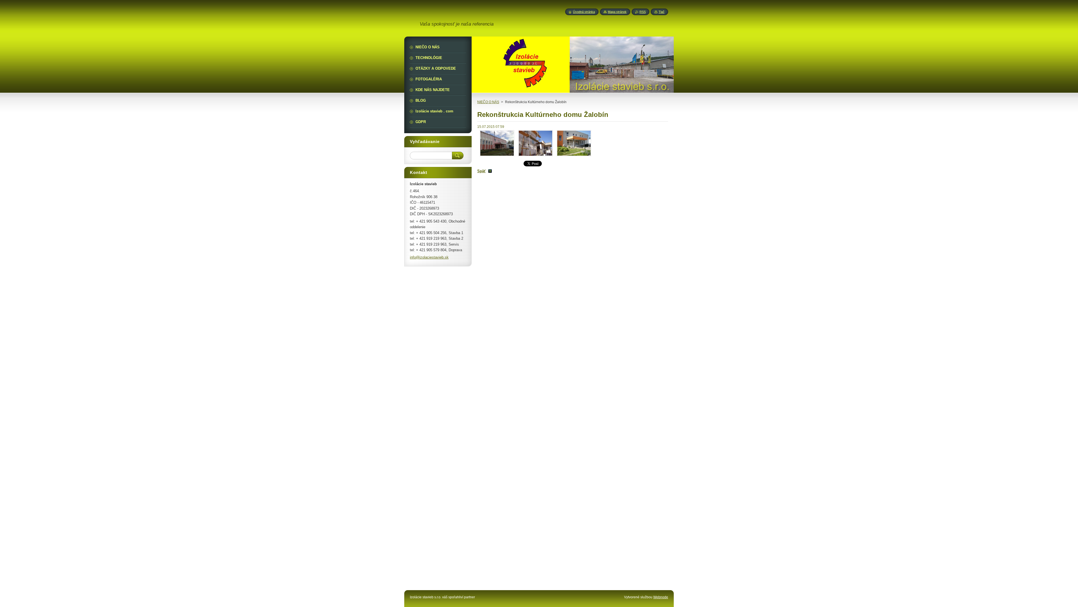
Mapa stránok (617, 11)
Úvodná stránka (584, 11)
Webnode (660, 597)
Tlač (661, 11)
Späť (481, 171)
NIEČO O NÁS (488, 102)
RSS (643, 11)
